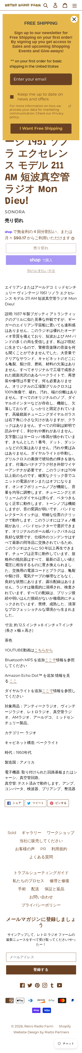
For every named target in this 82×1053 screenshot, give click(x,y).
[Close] (74, 19)
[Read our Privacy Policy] (69, 106)
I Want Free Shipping (41, 128)
